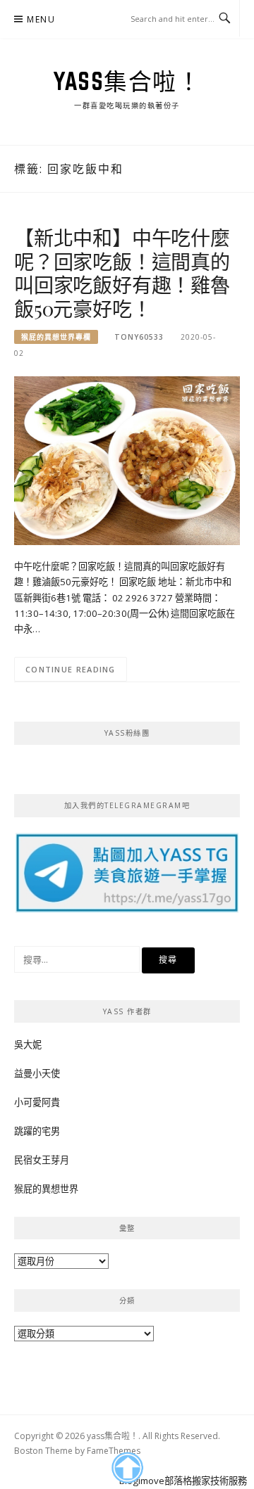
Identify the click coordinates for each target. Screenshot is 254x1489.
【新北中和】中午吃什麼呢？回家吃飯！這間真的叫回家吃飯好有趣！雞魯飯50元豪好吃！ (122, 272)
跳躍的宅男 (37, 1131)
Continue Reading (70, 669)
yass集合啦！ (127, 81)
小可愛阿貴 (37, 1102)
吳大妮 (28, 1044)
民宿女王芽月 (41, 1160)
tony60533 (139, 337)
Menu (41, 19)
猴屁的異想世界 (46, 1188)
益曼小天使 (37, 1073)
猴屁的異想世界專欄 (56, 337)
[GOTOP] (126, 1467)
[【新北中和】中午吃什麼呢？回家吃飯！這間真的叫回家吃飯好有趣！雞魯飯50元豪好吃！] (127, 460)
